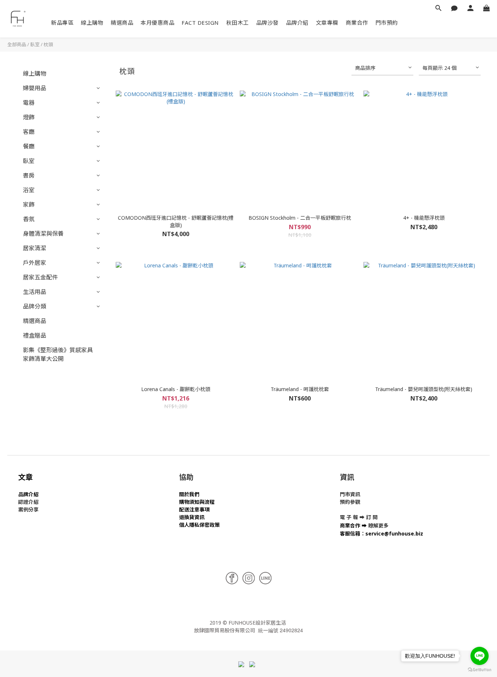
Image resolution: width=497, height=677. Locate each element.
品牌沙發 (267, 22)
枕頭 (48, 44)
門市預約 (386, 22)
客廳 (29, 132)
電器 (29, 103)
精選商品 (122, 22)
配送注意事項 (194, 509)
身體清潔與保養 (43, 234)
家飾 (29, 204)
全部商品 (16, 44)
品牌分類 (34, 306)
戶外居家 (34, 263)
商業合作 (357, 22)
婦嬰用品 (34, 88)
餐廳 (29, 146)
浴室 (29, 190)
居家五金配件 (40, 277)
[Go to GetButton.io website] (479, 670)
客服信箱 (350, 533)
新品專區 (62, 22)
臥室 (35, 44)
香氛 (29, 219)
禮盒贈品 (34, 335)
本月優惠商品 (157, 22)
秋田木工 (237, 22)
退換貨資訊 (191, 517)
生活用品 (34, 292)
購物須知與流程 (197, 501)
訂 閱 (372, 517)
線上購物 (92, 22)
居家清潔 (34, 248)
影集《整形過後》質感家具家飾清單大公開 (58, 354)
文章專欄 (327, 22)
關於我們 (189, 494)
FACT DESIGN (200, 22)
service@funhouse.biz (394, 533)
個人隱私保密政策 (199, 524)
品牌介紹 (297, 22)
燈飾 (29, 117)
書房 (29, 175)
